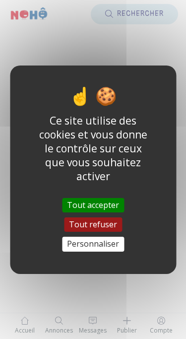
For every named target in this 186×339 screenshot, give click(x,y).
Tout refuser (93, 224)
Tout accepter (93, 205)
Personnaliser (93, 243)
